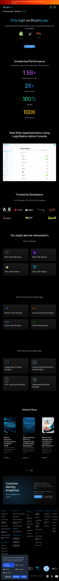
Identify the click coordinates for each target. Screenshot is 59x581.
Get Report (14, 3)
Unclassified (8, 572)
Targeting (7, 569)
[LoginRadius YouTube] (56, 576)
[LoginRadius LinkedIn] (47, 576)
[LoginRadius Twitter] (52, 576)
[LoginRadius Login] (51, 7)
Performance (20, 565)
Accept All (16, 576)
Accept (24, 576)
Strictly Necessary (8, 564)
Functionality (20, 569)
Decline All (8, 576)
